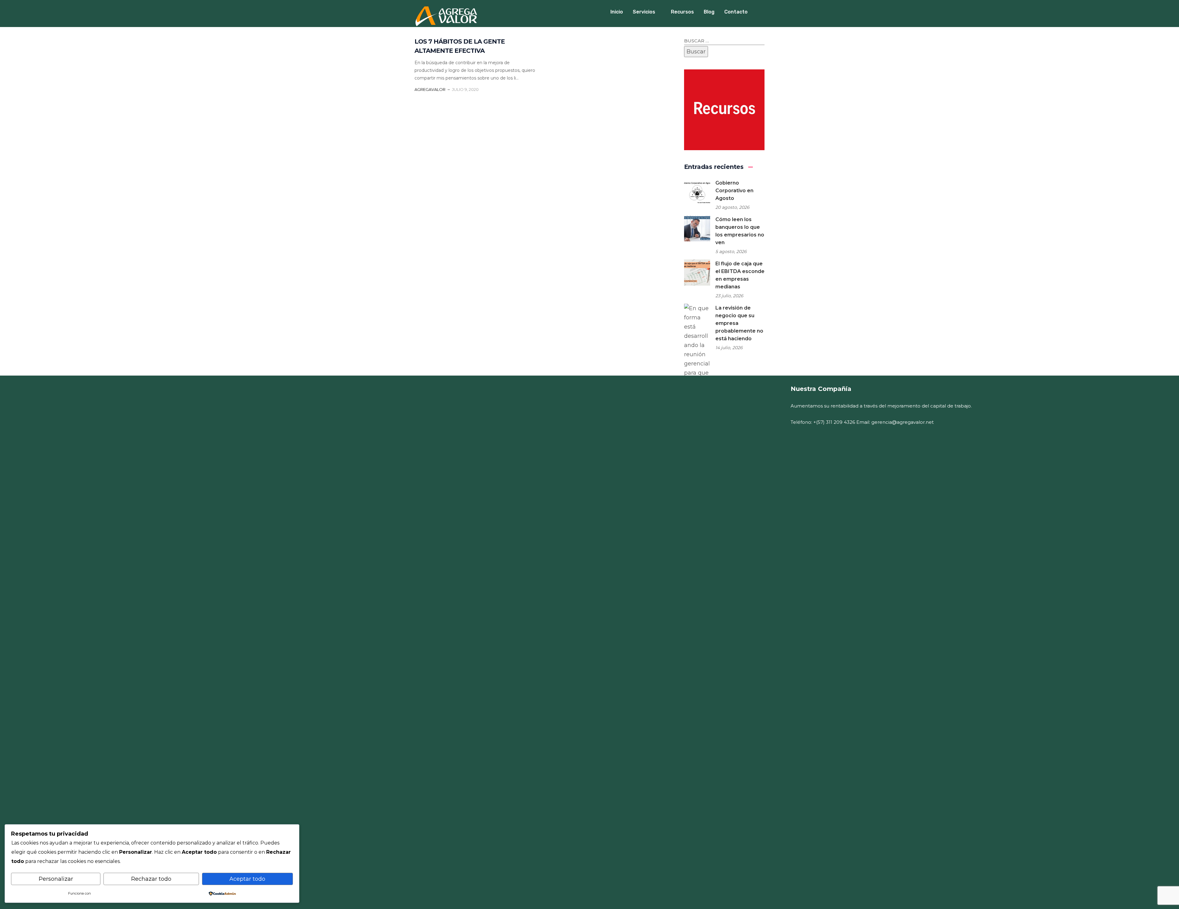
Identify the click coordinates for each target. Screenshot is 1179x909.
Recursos (682, 12)
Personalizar (56, 879)
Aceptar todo (247, 879)
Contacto (736, 12)
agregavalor (430, 89)
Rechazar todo (151, 879)
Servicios (644, 12)
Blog (709, 12)
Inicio (616, 12)
